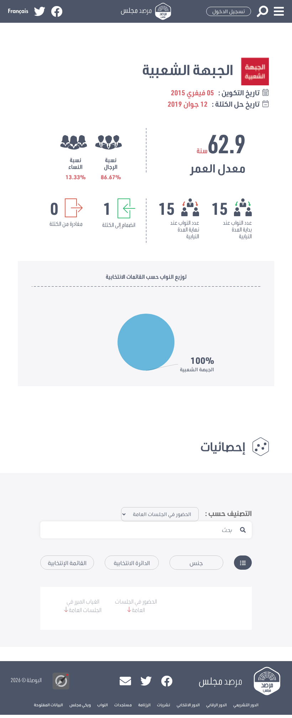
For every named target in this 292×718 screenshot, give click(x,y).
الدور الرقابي (216, 704)
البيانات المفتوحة (48, 704)
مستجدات (123, 704)
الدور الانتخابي (188, 704)
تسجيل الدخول (228, 11)
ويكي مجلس (80, 704)
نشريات (163, 704)
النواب (102, 704)
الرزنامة (144, 704)
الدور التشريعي (246, 704)
